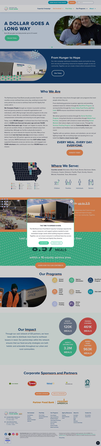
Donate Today (56, 243)
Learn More (43, 243)
